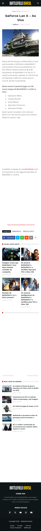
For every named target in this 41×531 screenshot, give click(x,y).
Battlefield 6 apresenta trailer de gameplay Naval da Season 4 (25, 416)
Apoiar (12, 525)
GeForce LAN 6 (28, 231)
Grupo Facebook (15, 528)
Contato (20, 525)
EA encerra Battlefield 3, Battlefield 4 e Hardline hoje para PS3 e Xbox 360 (28, 267)
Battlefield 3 (25, 11)
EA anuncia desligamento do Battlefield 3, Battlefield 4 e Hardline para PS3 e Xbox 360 (29, 298)
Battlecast (27, 528)
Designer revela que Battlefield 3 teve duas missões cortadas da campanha (10, 267)
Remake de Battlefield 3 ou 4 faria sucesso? (9, 295)
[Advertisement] (20, 455)
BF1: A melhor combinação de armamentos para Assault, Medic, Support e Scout (25, 427)
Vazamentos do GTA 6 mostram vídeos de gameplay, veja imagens (25, 398)
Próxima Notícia (32, 376)
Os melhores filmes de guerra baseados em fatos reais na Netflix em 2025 (26, 388)
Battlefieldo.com (31, 169)
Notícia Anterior (8, 376)
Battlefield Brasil (26, 521)
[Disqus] (20, 343)
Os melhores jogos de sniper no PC (25, 406)
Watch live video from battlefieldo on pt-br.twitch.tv (21, 224)
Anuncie (28, 525)
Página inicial (16, 11)
